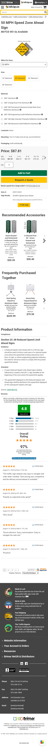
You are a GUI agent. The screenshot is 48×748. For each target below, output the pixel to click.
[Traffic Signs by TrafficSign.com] (12, 7)
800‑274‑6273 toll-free (19, 681)
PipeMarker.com (12, 727)
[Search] (45, 12)
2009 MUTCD (12, 390)
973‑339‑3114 (34, 186)
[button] (42, 742)
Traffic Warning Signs (35, 17)
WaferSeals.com (23, 729)
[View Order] (22, 9)
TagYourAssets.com (22, 727)
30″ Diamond (20, 78)
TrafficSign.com (6, 17)
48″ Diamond (7, 85)
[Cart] (45, 7)
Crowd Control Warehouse (27, 725)
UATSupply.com (33, 727)
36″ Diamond (33, 78)
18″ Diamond (7, 78)
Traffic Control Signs (20, 17)
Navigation (2, 7)
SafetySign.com (15, 725)
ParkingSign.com (39, 725)
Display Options (15, 573)
